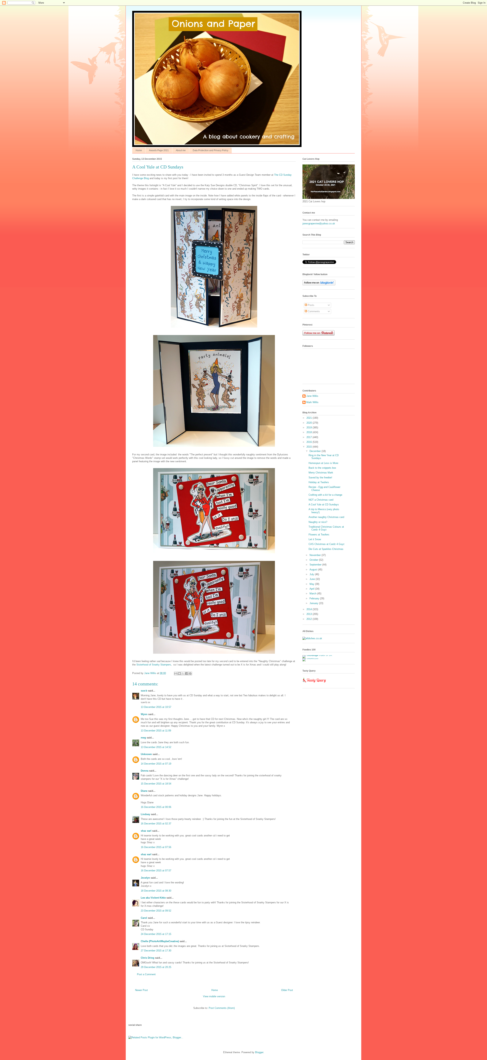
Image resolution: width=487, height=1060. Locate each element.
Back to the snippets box (322, 467)
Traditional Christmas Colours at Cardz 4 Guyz (326, 528)
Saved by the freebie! (320, 477)
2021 (309, 417)
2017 (309, 437)
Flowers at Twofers (319, 534)
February (315, 598)
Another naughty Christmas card (326, 517)
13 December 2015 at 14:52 (156, 747)
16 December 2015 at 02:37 (156, 823)
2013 (309, 614)
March (313, 593)
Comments (313, 311)
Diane (144, 790)
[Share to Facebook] (187, 673)
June (313, 579)
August (314, 569)
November (315, 555)
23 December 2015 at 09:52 (156, 910)
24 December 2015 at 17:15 (156, 934)
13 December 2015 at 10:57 (156, 707)
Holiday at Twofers (319, 482)
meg (143, 737)
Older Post (287, 990)
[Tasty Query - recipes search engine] (314, 683)
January (314, 603)
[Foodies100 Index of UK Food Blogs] (318, 655)
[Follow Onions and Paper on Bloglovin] (318, 284)
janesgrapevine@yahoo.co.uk (318, 223)
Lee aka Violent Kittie (153, 897)
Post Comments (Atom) (222, 1008)
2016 (309, 442)
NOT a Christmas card (321, 499)
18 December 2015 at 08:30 (156, 890)
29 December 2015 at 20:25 (156, 967)
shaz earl (146, 830)
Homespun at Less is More (323, 463)
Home (139, 150)
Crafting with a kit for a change (325, 494)
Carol (144, 917)
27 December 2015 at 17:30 (156, 950)
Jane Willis (312, 396)
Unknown (146, 754)
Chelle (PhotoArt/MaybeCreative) (160, 941)
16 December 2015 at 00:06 (156, 807)
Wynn (144, 714)
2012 (309, 619)
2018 (309, 432)
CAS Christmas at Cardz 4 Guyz (327, 544)
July (312, 574)
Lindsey (145, 814)
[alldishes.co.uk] (312, 638)
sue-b (144, 690)
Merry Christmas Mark (321, 472)
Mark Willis (312, 402)
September (316, 564)
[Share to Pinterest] (190, 673)
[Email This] (176, 673)
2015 (309, 446)
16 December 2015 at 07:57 (156, 870)
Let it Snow (315, 539)
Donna (144, 770)
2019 (309, 427)
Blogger (259, 1052)
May (312, 584)
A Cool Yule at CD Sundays (324, 504)
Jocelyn (145, 877)
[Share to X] (183, 673)
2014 (309, 609)
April (312, 588)
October (314, 559)
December (315, 451)
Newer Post (141, 990)
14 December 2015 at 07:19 (156, 763)
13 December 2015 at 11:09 (156, 730)
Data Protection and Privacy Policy (210, 150)
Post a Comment (146, 974)
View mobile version (214, 996)
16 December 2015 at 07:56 (156, 847)
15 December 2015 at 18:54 (156, 783)
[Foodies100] (310, 658)
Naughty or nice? (318, 522)
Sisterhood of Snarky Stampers (153, 664)
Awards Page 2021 (159, 150)
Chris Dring (147, 957)
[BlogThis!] (179, 673)
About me (181, 150)
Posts (310, 305)
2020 (309, 422)
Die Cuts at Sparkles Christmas (326, 549)
